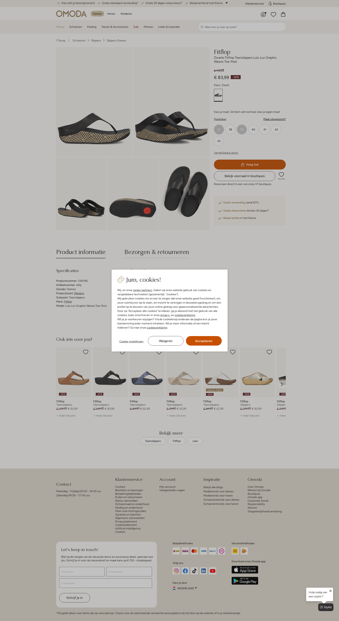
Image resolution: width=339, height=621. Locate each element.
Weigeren (166, 341)
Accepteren (203, 341)
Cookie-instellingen (131, 341)
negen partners (142, 290)
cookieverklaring (185, 315)
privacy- (165, 315)
